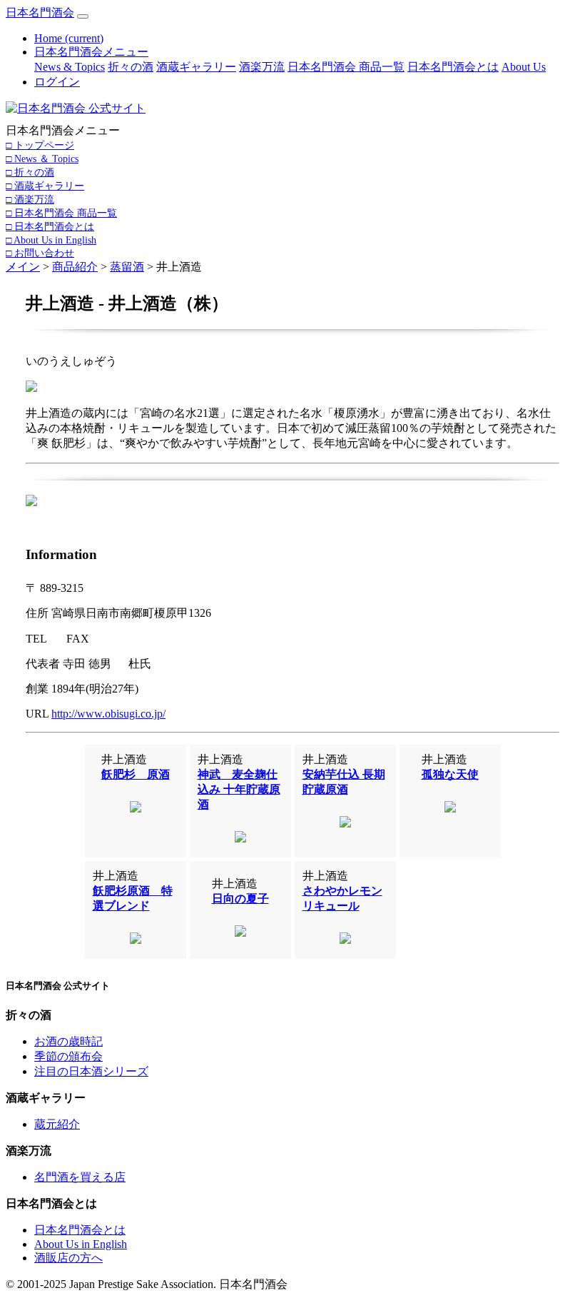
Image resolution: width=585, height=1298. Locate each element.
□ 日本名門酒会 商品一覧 (61, 212)
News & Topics (69, 67)
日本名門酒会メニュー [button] (91, 52)
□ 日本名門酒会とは (50, 226)
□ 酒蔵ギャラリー (45, 185)
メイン (23, 267)
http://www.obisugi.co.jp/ (108, 714)
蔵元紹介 (57, 1124)
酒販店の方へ (68, 1258)
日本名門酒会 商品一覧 (346, 67)
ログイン (57, 82)
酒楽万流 (262, 67)
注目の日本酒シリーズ (91, 1071)
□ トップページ (40, 145)
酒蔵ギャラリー (196, 67)
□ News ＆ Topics (42, 158)
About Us (524, 67)
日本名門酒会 (40, 12)
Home (68, 38)
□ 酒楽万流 (30, 199)
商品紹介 (75, 267)
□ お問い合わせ (40, 252)
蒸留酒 (127, 267)
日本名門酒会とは (453, 67)
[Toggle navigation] (82, 16)
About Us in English (80, 1244)
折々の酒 (130, 67)
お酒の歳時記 (68, 1041)
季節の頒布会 (68, 1056)
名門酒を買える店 (80, 1177)
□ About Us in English (51, 240)
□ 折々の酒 (30, 172)
